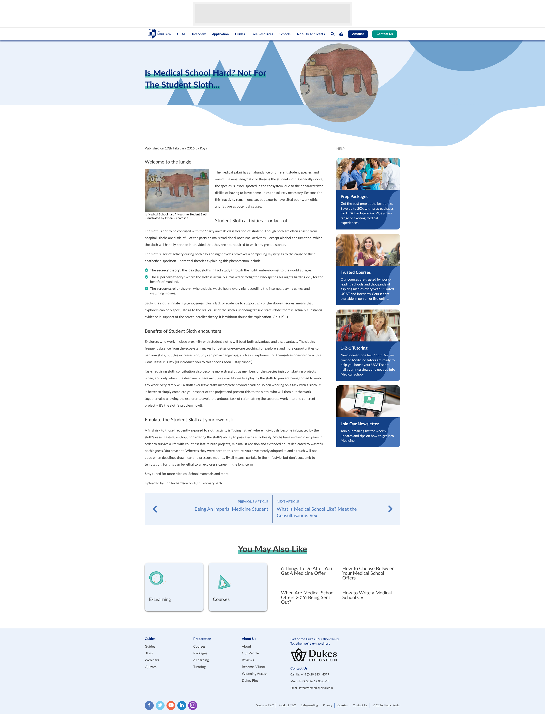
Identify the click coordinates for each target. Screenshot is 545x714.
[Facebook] (149, 705)
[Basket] (341, 34)
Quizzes (150, 667)
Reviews (248, 660)
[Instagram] (192, 705)
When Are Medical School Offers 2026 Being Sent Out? (307, 598)
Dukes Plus (250, 680)
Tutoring (199, 667)
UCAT (181, 34)
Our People (250, 653)
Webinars (152, 660)
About (246, 646)
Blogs (149, 653)
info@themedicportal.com (316, 688)
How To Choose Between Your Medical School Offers (368, 573)
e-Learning (201, 660)
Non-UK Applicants (311, 34)
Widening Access (254, 673)
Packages (200, 653)
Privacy (327, 705)
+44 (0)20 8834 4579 (315, 674)
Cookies (342, 705)
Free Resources (262, 34)
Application (220, 34)
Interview (199, 34)
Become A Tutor (253, 667)
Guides (240, 34)
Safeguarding (309, 705)
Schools (285, 34)
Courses (199, 646)
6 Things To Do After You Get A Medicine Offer (306, 571)
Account (358, 34)
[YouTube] (170, 705)
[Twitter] (160, 705)
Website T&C (265, 705)
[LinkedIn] (181, 705)
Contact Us (385, 34)
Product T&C (287, 705)
